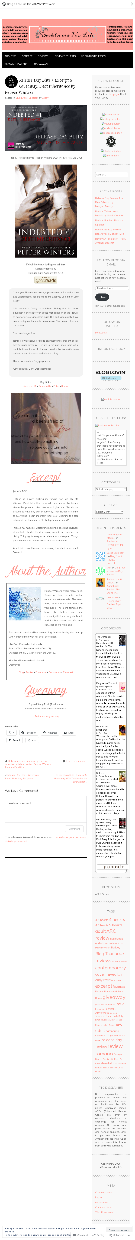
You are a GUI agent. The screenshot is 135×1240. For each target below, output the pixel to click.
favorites (119, 986)
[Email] (111, 155)
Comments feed (103, 1207)
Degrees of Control (106, 683)
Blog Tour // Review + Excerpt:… (114, 559)
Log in (98, 1197)
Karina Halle (111, 1016)
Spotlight (33, 97)
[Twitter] (111, 114)
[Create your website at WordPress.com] (67, 4)
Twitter (29, 672)
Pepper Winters (42, 764)
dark (120, 975)
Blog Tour (104, 953)
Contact (27, 56)
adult (100, 931)
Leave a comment (76, 761)
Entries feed (101, 1202)
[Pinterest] (111, 146)
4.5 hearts (101, 925)
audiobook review (106, 943)
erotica (117, 980)
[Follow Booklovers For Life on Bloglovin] (111, 380)
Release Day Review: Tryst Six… (114, 604)
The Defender (103, 636)
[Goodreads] (111, 132)
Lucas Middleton (115, 552)
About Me (10, 56)
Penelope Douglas (105, 1035)
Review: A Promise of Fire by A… (115, 545)
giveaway (42, 761)
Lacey (45, 97)
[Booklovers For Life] (67, 50)
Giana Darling (105, 822)
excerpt (31, 761)
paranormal (113, 1031)
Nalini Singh (108, 1025)
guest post (99, 1004)
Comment (74, 828)
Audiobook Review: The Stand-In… (113, 589)
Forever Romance (105, 991)
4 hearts (117, 919)
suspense (122, 1063)
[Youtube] (111, 123)
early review (104, 980)
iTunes (64, 386)
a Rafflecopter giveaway (46, 716)
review (115, 1046)
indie (119, 1003)
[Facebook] (111, 128)
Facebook (41, 672)
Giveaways (41, 64)
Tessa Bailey (109, 1067)
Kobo (56, 386)
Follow (102, 297)
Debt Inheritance (17, 761)
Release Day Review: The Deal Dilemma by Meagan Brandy (109, 202)
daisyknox (112, 597)
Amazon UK (44, 386)
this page (114, 94)
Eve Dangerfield (105, 686)
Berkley (115, 947)
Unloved (100, 773)
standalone (109, 1063)
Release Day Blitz (14, 767)
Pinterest (68, 672)
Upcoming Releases (93, 56)
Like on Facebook (111, 349)
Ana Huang (104, 640)
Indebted (10, 764)
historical (110, 1004)
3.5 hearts (101, 920)
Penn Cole (103, 733)
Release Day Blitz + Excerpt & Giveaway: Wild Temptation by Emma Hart (70, 778)
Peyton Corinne (105, 776)
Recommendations (16, 64)
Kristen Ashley (108, 1020)
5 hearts (116, 925)
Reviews (43, 56)
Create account (103, 1192)
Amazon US (29, 386)
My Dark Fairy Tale (106, 819)
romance (105, 1053)
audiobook (116, 938)
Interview (100, 1009)
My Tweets (101, 332)
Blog (21, 672)
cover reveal (106, 974)
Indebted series (24, 764)
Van (109, 567)
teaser (98, 1067)
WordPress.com (104, 1212)
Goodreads (55, 672)
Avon (107, 947)
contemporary (110, 968)
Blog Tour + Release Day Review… (116, 571)
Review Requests (65, 56)
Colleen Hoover (118, 961)
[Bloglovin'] (111, 151)
